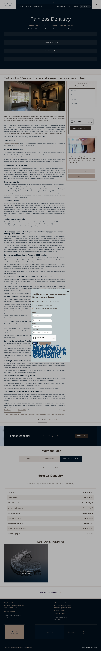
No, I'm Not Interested (45, 343)
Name (34, 312)
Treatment (35, 329)
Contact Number (37, 318)
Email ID (34, 323)
